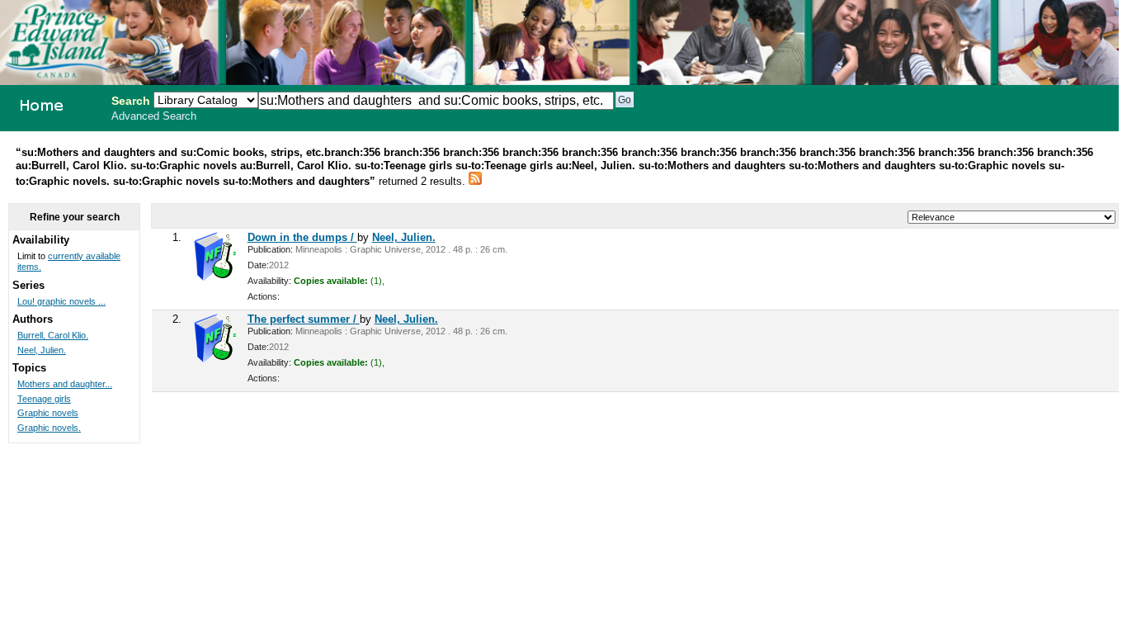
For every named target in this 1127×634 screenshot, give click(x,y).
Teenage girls (44, 399)
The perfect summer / (304, 319)
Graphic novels (47, 413)
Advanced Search (153, 116)
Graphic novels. (49, 428)
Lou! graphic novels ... (61, 301)
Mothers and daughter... (64, 384)
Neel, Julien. (404, 237)
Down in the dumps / (302, 237)
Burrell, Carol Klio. (52, 335)
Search (130, 100)
